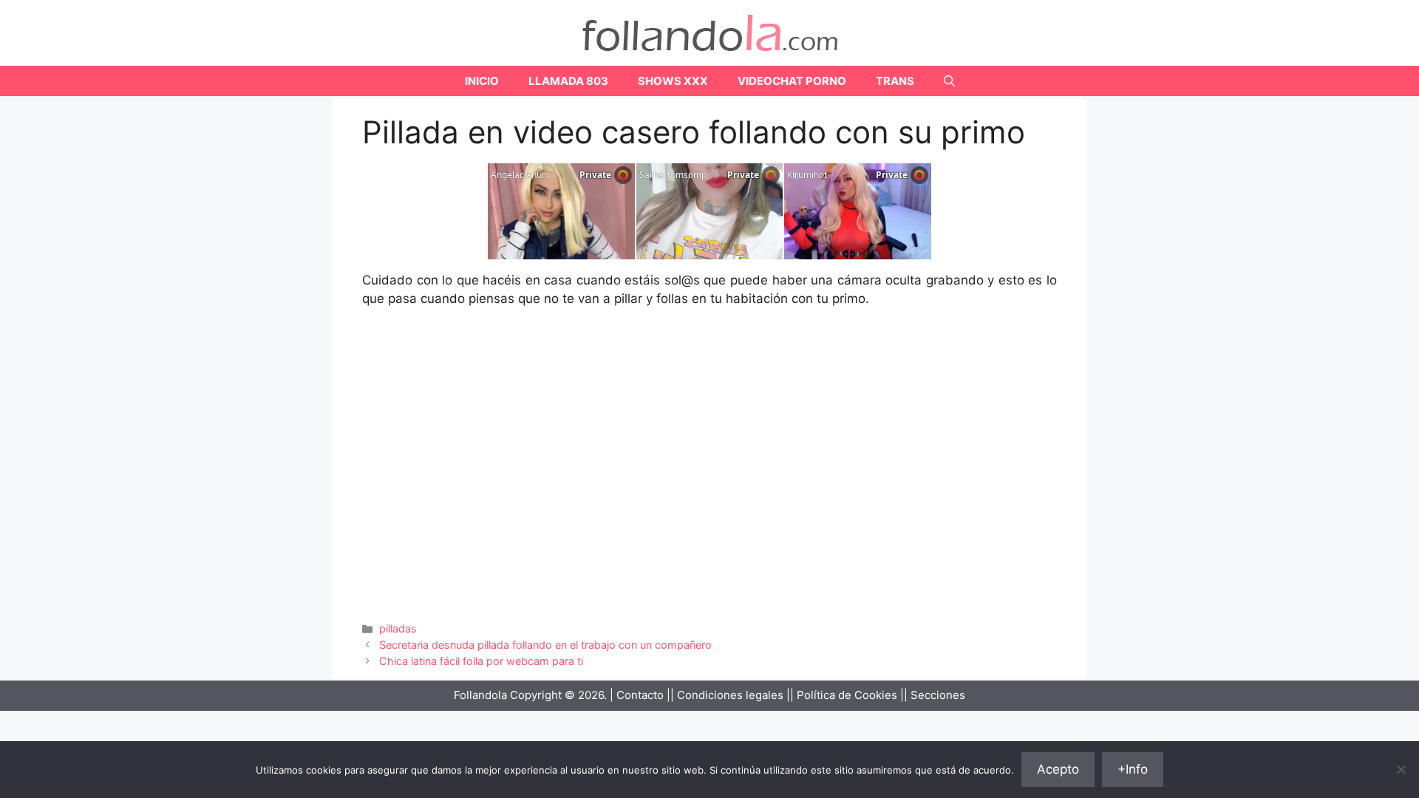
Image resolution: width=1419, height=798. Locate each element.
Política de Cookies (847, 695)
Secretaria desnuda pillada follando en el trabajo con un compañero (545, 644)
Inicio (482, 81)
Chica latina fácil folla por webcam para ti (481, 661)
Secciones (938, 695)
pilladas (398, 628)
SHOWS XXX (673, 81)
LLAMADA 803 (568, 81)
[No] (1400, 769)
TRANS (895, 81)
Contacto (640, 695)
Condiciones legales (730, 695)
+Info (1132, 769)
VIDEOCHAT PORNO (792, 81)
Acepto (1058, 769)
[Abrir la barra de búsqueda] (949, 81)
